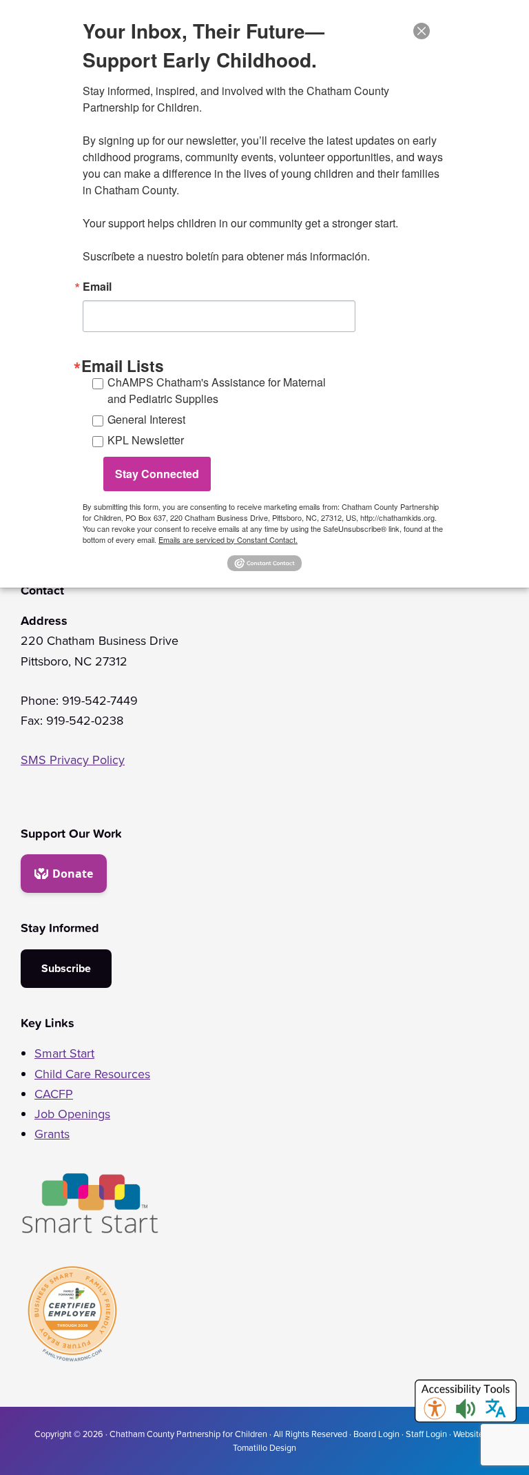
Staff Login (426, 1433)
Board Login (376, 1433)
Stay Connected (157, 474)
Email (97, 286)
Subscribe (66, 968)
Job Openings (72, 1114)
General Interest (146, 419)
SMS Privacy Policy (73, 760)
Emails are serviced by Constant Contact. (228, 539)
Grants (52, 1134)
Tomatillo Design (264, 1447)
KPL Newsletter (145, 440)
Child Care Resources (92, 1074)
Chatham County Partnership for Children (188, 1433)
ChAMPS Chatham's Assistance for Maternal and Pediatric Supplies (216, 390)
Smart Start (64, 1053)
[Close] (421, 31)
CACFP (53, 1094)
